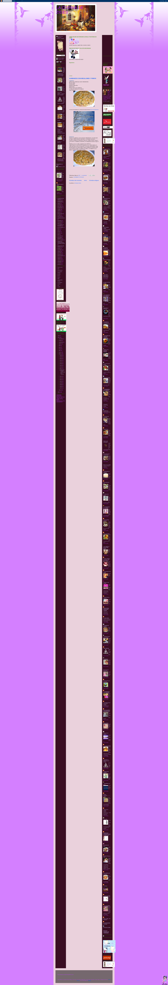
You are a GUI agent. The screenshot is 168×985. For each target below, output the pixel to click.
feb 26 (61, 356)
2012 (59, 335)
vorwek (58, 286)
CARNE (58, 209)
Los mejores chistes (59, 272)
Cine (58, 268)
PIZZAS (59, 248)
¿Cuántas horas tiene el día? (106, 637)
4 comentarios (84, 175)
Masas (58, 228)
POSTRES (59, 249)
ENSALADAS (60, 213)
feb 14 (61, 377)
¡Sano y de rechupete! (105, 442)
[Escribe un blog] (90, 175)
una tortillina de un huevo (106, 874)
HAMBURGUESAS (61, 218)
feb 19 (61, 365)
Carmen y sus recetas (106, 583)
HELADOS (59, 220)
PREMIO (59, 251)
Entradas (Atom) (78, 183)
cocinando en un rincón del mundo (106, 703)
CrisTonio (105, 886)
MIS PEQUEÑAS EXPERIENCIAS (106, 711)
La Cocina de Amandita (106, 417)
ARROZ (58, 203)
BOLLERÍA (59, 206)
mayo (60, 348)
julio (60, 345)
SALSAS (59, 257)
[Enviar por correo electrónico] (89, 175)
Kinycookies (105, 723)
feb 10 (61, 381)
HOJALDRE (59, 221)
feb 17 (61, 368)
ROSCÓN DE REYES (109, 629)
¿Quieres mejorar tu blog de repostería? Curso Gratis (106, 620)
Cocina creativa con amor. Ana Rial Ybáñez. (106, 559)
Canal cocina (59, 267)
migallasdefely (106, 174)
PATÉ (58, 234)
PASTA (58, 231)
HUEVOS (59, 223)
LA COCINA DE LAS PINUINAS (106, 692)
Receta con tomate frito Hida (109, 253)
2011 (59, 337)
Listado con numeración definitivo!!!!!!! (105, 612)
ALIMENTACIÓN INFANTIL (60, 199)
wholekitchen (59, 172)
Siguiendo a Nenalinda (105, 309)
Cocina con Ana (106, 149)
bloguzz (58, 277)
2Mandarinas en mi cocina (106, 199)
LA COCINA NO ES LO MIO (106, 508)
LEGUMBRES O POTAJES (78, 177)
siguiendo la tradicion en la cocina (106, 760)
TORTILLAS (59, 260)
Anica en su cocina (105, 810)
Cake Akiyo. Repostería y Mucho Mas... (106, 275)
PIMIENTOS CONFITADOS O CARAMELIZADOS (61, 242)
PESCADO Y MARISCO (60, 238)
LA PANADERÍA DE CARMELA (106, 390)
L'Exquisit (105, 404)
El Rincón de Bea (106, 927)
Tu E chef (105, 819)
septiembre (61, 342)
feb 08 (61, 382)
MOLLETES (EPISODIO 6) (109, 458)
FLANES (59, 215)
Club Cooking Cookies (106, 520)
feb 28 (61, 355)
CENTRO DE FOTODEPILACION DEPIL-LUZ (106, 834)
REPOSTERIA (60, 255)
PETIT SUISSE (60, 239)
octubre (60, 340)
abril (60, 350)
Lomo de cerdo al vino (109, 601)
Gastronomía (59, 270)
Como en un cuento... (105, 734)
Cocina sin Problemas (105, 235)
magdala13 (105, 659)
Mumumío (97, 109)
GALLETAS (59, 216)
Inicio (85, 180)
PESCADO (59, 236)
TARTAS (59, 258)
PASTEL (59, 233)
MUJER (58, 274)
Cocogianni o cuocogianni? (106, 322)
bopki (58, 278)
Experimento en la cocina (106, 681)
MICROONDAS (60, 227)
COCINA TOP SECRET (106, 772)
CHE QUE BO (106, 648)
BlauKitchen (105, 410)
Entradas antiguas (94, 180)
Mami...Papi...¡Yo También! (106, 919)
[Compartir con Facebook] (93, 175)
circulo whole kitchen (59, 280)
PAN (58, 230)
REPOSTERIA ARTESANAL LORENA (106, 609)
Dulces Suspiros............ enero (106, 795)
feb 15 (61, 376)
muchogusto (59, 282)
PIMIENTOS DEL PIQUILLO (60, 246)
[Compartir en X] (92, 175)
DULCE (58, 212)
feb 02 (61, 386)
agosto (60, 343)
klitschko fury (109, 550)
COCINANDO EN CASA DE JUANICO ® (106, 336)
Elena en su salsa (107, 464)
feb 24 (61, 358)
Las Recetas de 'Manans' (106, 472)
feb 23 (61, 360)
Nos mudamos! (106, 705)
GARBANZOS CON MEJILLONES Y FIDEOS (82, 78)
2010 (59, 392)
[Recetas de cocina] (107, 959)
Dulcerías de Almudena (105, 670)
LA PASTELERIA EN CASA (106, 924)
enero (60, 390)
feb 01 (61, 387)
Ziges (110, 90)
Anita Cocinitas (92, 109)
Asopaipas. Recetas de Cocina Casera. (106, 248)
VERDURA (59, 261)
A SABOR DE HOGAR (106, 626)
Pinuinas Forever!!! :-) (109, 696)
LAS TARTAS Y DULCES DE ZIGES (106, 547)
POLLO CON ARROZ (109, 765)
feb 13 (61, 379)
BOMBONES (59, 207)
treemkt (58, 283)
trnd (58, 285)
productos (59, 264)
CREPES (59, 210)
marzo (60, 352)
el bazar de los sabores (106, 598)
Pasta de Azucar (106, 377)
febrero (60, 353)
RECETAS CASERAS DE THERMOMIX (106, 931)
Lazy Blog (105, 161)
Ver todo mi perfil (106, 101)
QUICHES (59, 252)
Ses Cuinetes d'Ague (106, 228)
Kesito (104, 186)
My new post (105, 277)
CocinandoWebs (106, 905)
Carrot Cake (105, 429)
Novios (58, 275)
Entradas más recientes (75, 180)
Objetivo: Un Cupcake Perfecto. (105, 350)
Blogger (89, 980)
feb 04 (61, 384)
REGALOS (59, 254)
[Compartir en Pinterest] (94, 175)
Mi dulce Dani (106, 618)
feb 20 (61, 363)
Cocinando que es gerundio (106, 454)
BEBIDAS (59, 204)
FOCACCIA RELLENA (64, 148)
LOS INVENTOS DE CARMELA (106, 296)
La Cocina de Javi (107, 745)
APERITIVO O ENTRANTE (60, 201)
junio (60, 347)
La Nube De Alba (106, 895)
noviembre (61, 338)
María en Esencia (106, 259)
